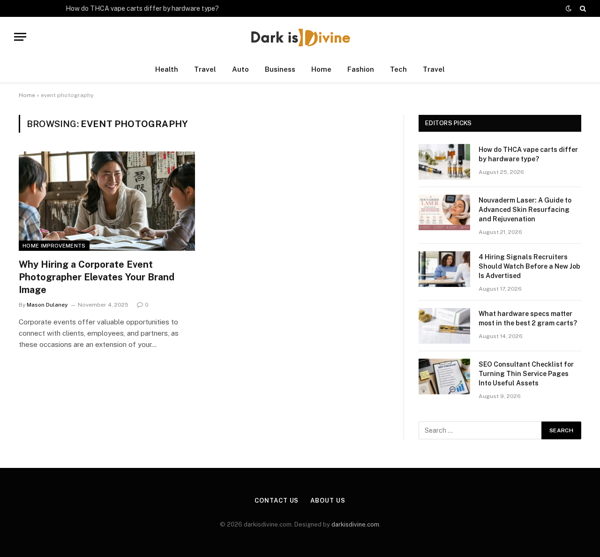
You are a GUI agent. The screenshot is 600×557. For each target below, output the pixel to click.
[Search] (582, 8)
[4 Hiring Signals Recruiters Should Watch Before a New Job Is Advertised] (444, 269)
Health (166, 69)
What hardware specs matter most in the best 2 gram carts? (528, 318)
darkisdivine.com (355, 524)
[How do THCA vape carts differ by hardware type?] (444, 162)
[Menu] (20, 36)
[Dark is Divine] (299, 37)
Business (280, 69)
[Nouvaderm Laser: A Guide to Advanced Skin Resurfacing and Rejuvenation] (444, 212)
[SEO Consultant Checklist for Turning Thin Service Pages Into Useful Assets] (444, 376)
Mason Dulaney (47, 304)
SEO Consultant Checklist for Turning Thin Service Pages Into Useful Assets (526, 374)
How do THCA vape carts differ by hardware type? (142, 8)
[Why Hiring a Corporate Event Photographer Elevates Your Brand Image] (107, 201)
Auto (240, 69)
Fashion (360, 69)
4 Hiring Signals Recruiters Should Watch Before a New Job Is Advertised (529, 266)
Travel (205, 69)
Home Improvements (54, 245)
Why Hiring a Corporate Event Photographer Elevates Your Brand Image (96, 277)
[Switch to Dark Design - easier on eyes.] (568, 8)
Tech (398, 69)
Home (321, 69)
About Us (327, 500)
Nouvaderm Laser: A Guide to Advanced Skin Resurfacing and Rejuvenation (525, 209)
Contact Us (277, 500)
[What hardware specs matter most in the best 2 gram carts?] (444, 326)
